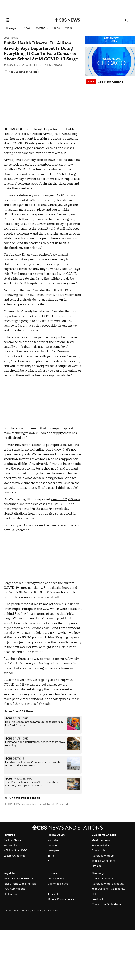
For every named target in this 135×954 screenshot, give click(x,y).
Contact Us (98, 850)
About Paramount (102, 878)
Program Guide (101, 845)
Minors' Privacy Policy (61, 899)
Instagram (54, 850)
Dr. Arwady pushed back (39, 255)
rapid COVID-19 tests (49, 316)
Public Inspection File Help (20, 883)
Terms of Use (55, 894)
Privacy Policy (56, 878)
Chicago (11, 28)
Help (94, 894)
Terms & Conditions (103, 860)
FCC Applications (14, 888)
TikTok (51, 855)
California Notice (58, 883)
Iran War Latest (12, 845)
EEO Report (11, 894)
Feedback (98, 899)
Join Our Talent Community (108, 888)
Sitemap (97, 866)
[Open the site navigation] (26, 20)
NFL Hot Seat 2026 (15, 850)
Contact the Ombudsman (107, 904)
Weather (41, 28)
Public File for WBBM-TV (19, 878)
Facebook (54, 845)
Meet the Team (101, 840)
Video (69, 28)
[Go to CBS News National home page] (67, 20)
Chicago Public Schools (24, 797)
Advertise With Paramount (108, 883)
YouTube (53, 840)
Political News (12, 840)
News (27, 28)
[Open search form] (126, 20)
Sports (56, 28)
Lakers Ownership (14, 855)
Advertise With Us (103, 855)
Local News (11, 37)
